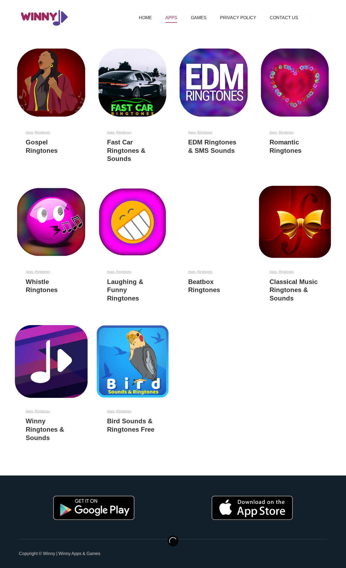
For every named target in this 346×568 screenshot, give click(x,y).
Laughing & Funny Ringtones (125, 290)
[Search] (318, 17)
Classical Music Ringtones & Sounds (294, 290)
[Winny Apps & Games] (44, 18)
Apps (29, 132)
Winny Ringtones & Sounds (45, 429)
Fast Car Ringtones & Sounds (126, 150)
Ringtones (42, 132)
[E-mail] (323, 553)
